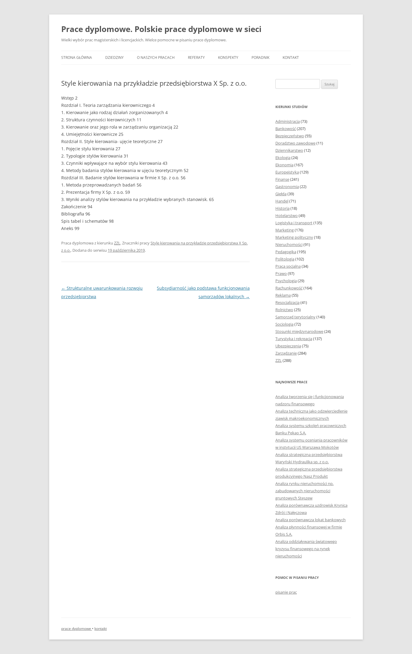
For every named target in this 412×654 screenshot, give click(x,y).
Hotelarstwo (286, 215)
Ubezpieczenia (288, 346)
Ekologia (282, 157)
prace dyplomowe (76, 628)
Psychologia (286, 280)
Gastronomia (287, 186)
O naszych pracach (156, 57)
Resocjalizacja (287, 302)
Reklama (283, 295)
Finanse (282, 179)
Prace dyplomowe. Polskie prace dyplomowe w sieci (161, 29)
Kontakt (291, 57)
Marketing (284, 230)
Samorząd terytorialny (295, 317)
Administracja (287, 121)
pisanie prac (286, 592)
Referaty (196, 57)
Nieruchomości (289, 244)
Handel (281, 201)
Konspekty (228, 57)
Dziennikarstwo (289, 150)
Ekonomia (284, 164)
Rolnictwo (284, 309)
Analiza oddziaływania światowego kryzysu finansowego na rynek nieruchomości (306, 549)
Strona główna (76, 57)
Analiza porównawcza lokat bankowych (310, 519)
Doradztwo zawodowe (295, 143)
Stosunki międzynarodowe (299, 331)
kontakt (100, 628)
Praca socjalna (288, 266)
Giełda (281, 193)
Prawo (281, 273)
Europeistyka (287, 172)
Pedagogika (285, 251)
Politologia (284, 259)
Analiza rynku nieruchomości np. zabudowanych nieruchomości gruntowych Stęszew (304, 491)
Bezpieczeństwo (289, 136)
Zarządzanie (286, 353)
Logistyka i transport (293, 222)
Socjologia (284, 324)
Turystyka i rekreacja (293, 338)
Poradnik (260, 57)
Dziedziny (114, 57)
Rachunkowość (289, 288)
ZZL (117, 243)
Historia (282, 208)
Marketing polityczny (294, 237)
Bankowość (285, 128)
